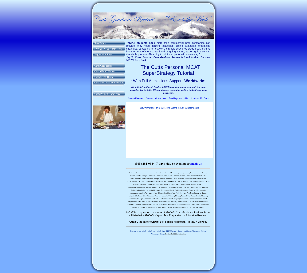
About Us (184, 98)
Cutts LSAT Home (103, 77)
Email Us (196, 163)
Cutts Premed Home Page (107, 94)
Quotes (149, 98)
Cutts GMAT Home (104, 71)
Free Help (173, 98)
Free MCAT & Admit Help (108, 48)
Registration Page (103, 54)
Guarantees (160, 98)
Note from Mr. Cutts (199, 98)
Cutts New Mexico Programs (109, 82)
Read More (100, 43)
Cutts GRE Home (103, 65)
